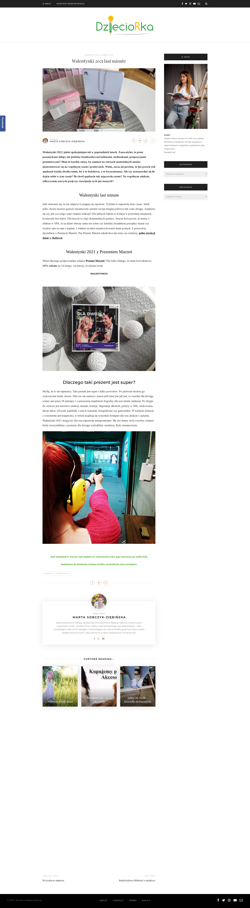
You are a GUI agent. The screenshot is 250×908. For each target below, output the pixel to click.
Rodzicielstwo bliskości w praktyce (137, 880)
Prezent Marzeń (95, 260)
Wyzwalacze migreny (53, 880)
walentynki (62, 573)
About (103, 900)
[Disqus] (99, 745)
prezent (48, 573)
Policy (146, 900)
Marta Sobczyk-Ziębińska (67, 141)
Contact (118, 900)
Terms (133, 900)
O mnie (47, 4)
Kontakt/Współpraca (71, 4)
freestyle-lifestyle (99, 55)
